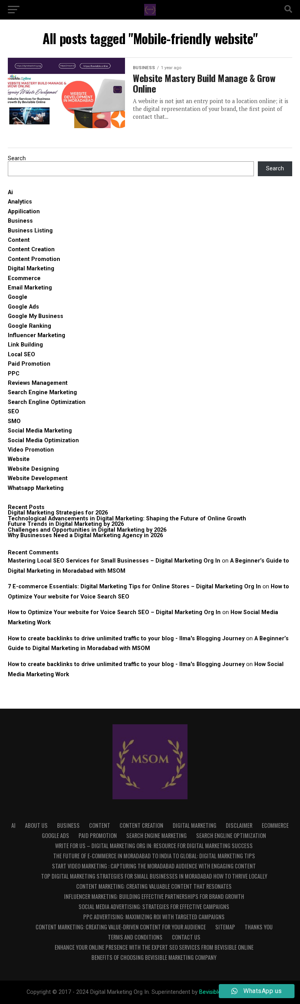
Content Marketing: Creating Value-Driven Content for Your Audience (121, 927)
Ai (10, 192)
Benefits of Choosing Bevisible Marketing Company (153, 957)
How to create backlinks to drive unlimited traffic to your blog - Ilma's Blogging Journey (126, 638)
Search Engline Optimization (47, 402)
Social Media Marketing (40, 430)
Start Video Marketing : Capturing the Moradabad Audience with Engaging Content (154, 866)
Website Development (38, 478)
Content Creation (31, 249)
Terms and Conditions (135, 937)
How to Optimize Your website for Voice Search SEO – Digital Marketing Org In (114, 612)
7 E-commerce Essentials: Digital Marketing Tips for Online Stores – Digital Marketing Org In (134, 586)
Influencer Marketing (36, 335)
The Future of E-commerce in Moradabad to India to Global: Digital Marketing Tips (154, 856)
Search (17, 158)
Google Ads (23, 307)
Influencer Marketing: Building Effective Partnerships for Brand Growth (154, 896)
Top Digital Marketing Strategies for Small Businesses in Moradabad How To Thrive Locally (154, 876)
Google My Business (35, 316)
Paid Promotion (29, 364)
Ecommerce (24, 278)
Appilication (24, 211)
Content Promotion (34, 259)
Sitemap (225, 927)
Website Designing (33, 469)
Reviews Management (38, 383)
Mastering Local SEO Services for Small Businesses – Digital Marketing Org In (114, 560)
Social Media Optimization (43, 440)
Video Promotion (31, 450)
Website (19, 459)
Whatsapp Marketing (36, 488)
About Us (36, 825)
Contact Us (186, 937)
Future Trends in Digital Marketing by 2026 (66, 524)
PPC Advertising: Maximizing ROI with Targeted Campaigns (154, 917)
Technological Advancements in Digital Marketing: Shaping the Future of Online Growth (127, 518)
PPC (14, 373)
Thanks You (259, 927)
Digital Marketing (31, 268)
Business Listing (30, 230)
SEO (13, 411)
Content (19, 240)
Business (20, 221)
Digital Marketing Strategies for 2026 (58, 512)
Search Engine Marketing (42, 392)
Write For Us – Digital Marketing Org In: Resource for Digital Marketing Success (154, 845)
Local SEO (21, 354)
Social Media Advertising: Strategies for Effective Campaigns (154, 906)
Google (17, 297)
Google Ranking (29, 326)
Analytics (20, 201)
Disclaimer (239, 825)
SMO (14, 421)
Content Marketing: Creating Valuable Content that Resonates (154, 886)
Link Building (25, 344)
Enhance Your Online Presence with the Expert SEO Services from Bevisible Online (154, 947)
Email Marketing (30, 287)
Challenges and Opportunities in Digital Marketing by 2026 (87, 530)
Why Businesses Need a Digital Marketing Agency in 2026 (85, 535)
